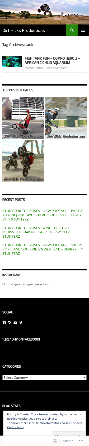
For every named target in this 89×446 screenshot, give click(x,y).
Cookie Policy (15, 427)
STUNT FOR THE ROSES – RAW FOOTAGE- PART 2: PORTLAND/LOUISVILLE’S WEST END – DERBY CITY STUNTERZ (42, 249)
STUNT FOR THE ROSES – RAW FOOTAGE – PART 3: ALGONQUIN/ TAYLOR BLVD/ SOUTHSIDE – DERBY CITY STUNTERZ (42, 215)
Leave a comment (56, 68)
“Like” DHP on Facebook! (21, 339)
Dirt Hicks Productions (23, 30)
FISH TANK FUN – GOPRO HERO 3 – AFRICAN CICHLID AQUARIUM (52, 60)
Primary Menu (83, 30)
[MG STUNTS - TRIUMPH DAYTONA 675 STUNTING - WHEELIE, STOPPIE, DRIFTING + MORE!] (66, 118)
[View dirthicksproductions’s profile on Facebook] (4, 323)
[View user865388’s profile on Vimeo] (21, 323)
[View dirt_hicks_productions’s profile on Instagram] (10, 323)
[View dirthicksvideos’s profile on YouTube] (15, 323)
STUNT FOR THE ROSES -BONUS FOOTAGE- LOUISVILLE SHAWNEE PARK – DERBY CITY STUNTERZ (36, 232)
